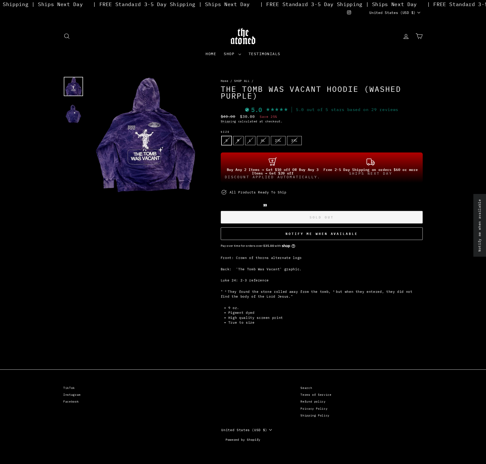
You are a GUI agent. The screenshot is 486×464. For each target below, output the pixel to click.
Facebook (71, 401)
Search (306, 388)
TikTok (69, 388)
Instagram (72, 394)
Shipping (228, 121)
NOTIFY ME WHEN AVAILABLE (322, 233)
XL (263, 140)
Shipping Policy (315, 415)
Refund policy (313, 401)
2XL (278, 140)
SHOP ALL (242, 81)
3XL (294, 140)
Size (225, 132)
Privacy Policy (314, 408)
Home (211, 53)
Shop (230, 53)
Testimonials (264, 53)
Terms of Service (315, 394)
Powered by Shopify (243, 439)
